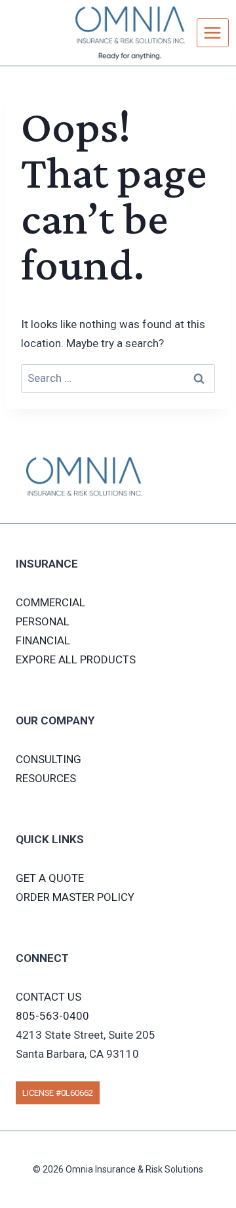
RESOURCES (46, 778)
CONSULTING (48, 759)
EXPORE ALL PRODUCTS (76, 659)
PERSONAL (42, 621)
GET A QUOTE (50, 878)
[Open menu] (213, 32)
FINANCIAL (43, 640)
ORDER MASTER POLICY (75, 897)
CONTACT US (48, 996)
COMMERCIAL (50, 602)
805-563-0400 (52, 1015)
